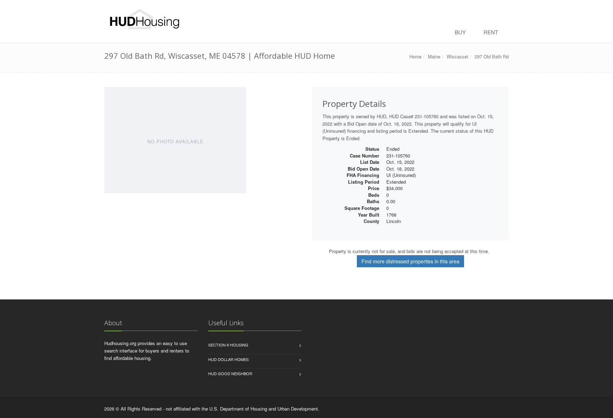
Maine (434, 56)
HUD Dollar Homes (228, 359)
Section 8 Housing (228, 345)
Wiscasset (457, 56)
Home (415, 56)
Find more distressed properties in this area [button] (410, 261)
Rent (491, 32)
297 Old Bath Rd (492, 56)
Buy (460, 32)
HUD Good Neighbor (230, 373)
